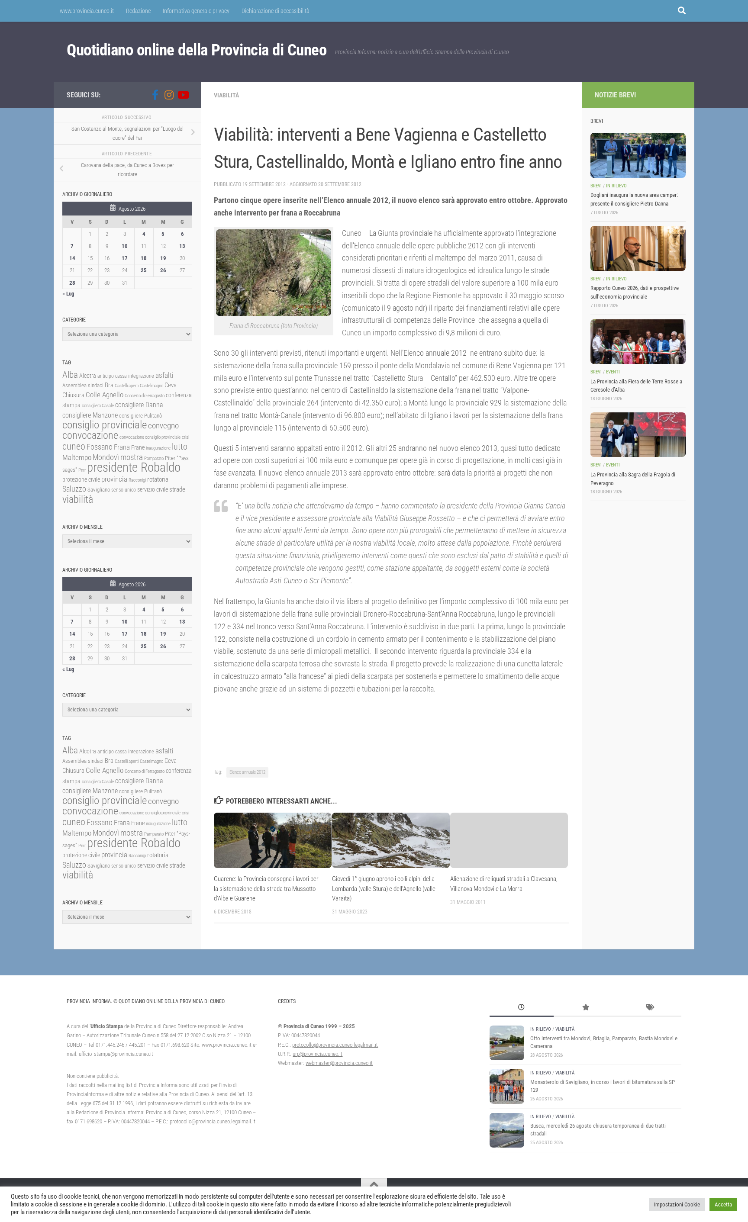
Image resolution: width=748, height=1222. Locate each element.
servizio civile (152, 489)
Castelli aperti (127, 386)
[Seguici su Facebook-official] (155, 95)
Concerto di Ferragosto (144, 396)
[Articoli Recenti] (522, 1008)
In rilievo (616, 186)
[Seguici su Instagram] (169, 95)
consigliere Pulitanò (140, 415)
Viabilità (226, 95)
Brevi (596, 186)
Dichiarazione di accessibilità (276, 10)
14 (72, 258)
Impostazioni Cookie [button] (677, 1204)
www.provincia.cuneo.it (87, 10)
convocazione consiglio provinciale (150, 437)
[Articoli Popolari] (586, 1008)
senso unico (123, 490)
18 (144, 258)
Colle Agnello (104, 395)
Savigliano (98, 489)
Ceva (170, 385)
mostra (131, 457)
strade (177, 489)
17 (125, 258)
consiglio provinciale (104, 424)
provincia (114, 479)
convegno (163, 426)
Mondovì (106, 457)
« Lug (68, 293)
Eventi (613, 372)
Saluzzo (74, 489)
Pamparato (154, 458)
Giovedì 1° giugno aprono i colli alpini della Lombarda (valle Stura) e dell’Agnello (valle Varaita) (383, 888)
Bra (109, 385)
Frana (122, 447)
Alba (70, 374)
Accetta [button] (723, 1204)
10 (125, 246)
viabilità (77, 499)
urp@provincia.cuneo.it (317, 1054)
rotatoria (157, 479)
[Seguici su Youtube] (182, 95)
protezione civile (81, 479)
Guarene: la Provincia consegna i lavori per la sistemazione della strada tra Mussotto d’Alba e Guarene (266, 888)
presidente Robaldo (134, 467)
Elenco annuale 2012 (247, 772)
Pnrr (82, 470)
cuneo (73, 446)
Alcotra (87, 375)
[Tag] (649, 1008)
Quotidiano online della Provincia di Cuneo (196, 50)
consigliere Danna (139, 405)
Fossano (100, 446)
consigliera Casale (98, 405)
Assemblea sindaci (82, 385)
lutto (179, 447)
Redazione (138, 10)
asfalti (164, 375)
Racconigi (137, 480)
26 (163, 270)
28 (72, 283)
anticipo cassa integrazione (125, 376)
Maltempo (76, 457)
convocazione (90, 435)
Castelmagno (151, 386)
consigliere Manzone (90, 415)
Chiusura (73, 395)
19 (163, 258)
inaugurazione (158, 448)
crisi (185, 437)
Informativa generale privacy (196, 10)
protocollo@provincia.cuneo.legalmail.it (335, 1045)
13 (182, 246)
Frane (138, 447)
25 (144, 270)
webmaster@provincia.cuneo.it (339, 1063)
